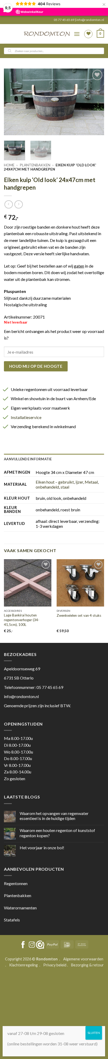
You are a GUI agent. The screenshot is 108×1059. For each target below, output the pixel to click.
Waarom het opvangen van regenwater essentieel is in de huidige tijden (54, 816)
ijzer (79, 481)
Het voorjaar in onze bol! (42, 847)
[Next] (95, 102)
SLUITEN (94, 1033)
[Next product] (8, 204)
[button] (77, 33)
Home (9, 165)
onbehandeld (47, 486)
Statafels (12, 919)
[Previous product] (18, 204)
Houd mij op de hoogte (36, 366)
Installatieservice (26, 417)
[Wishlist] (88, 34)
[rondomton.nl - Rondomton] (47, 33)
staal (65, 486)
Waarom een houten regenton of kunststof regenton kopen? (57, 833)
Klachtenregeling (23, 965)
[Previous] (12, 102)
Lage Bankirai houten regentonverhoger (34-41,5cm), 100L (21, 619)
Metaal (91, 481)
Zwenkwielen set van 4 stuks (79, 615)
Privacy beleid (54, 965)
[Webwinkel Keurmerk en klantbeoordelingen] (40, 945)
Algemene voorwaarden (83, 959)
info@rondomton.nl (90, 20)
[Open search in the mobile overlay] (54, 51)
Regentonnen (16, 883)
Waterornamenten (20, 907)
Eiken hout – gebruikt (55, 481)
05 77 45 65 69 (64, 20)
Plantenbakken (35, 165)
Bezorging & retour (87, 965)
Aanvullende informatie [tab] (28, 459)
